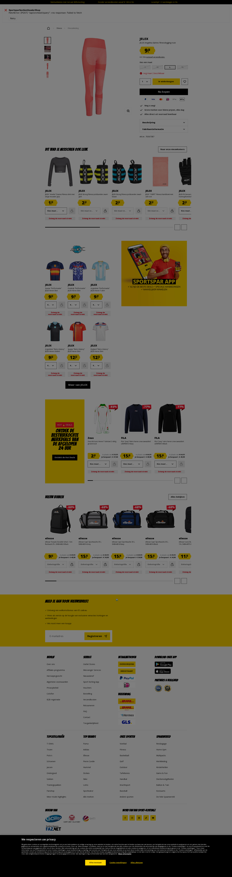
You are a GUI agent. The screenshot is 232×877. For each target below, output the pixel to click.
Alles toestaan (95, 862)
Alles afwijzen (137, 862)
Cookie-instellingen (118, 862)
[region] (116, 856)
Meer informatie (124, 854)
